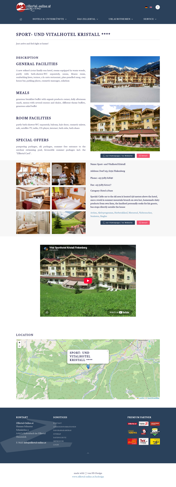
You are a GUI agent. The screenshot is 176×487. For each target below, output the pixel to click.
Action (93, 213)
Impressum (58, 441)
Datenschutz (59, 437)
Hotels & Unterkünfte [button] (48, 19)
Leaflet (141, 398)
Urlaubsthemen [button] (120, 19)
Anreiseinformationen (64, 427)
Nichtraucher (145, 213)
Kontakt (57, 423)
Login (56, 445)
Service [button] (149, 19)
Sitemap (57, 434)
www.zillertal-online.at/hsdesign (88, 477)
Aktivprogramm (105, 213)
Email (145, 156)
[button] (125, 79)
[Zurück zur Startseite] (33, 7)
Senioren (94, 216)
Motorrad (133, 213)
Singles (103, 216)
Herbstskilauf (121, 213)
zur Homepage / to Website (119, 156)
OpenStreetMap (153, 398)
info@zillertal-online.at (35, 443)
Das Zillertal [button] (86, 19)
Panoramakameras (62, 430)
